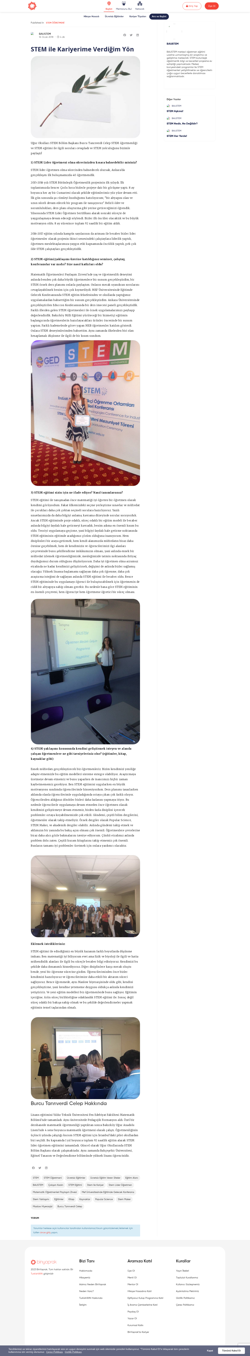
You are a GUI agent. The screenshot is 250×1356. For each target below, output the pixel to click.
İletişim (83, 1305)
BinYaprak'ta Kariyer (138, 1332)
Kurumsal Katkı (135, 1325)
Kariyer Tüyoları (137, 16)
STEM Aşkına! (175, 111)
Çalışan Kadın (55, 1185)
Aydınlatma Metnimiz (187, 1291)
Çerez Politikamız (185, 1305)
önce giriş (45, 1232)
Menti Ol (132, 1277)
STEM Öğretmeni (55, 23)
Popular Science (104, 1199)
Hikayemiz (84, 1277)
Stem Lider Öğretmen (120, 1185)
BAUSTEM (45, 34)
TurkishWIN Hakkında (90, 1298)
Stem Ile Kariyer (95, 1185)
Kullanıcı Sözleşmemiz (188, 1284)
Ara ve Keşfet (159, 16)
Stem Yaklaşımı (41, 1199)
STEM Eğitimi (75, 1185)
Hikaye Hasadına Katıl (140, 1291)
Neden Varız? (86, 1291)
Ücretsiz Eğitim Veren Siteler (105, 1178)
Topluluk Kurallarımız (187, 1277)
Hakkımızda (85, 1271)
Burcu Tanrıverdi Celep (69, 1206)
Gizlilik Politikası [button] (73, 1352)
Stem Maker (124, 1199)
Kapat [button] (210, 1351)
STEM (36, 1178)
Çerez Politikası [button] (54, 1352)
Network (139, 9)
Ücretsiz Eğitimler (114, 16)
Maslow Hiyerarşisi (42, 1206)
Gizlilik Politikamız (185, 1298)
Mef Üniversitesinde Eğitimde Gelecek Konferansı (108, 1192)
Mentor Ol (133, 1284)
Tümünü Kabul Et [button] (231, 1351)
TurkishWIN (37, 1274)
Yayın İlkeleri (182, 1271)
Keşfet (109, 9)
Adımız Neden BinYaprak (92, 1284)
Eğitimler (58, 1199)
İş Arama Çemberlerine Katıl (142, 1305)
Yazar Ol (132, 1318)
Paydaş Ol (133, 1312)
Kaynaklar (84, 1199)
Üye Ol (211, 6)
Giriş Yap (194, 5)
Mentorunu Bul (124, 9)
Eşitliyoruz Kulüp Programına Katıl (145, 1298)
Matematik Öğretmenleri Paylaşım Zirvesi (55, 1192)
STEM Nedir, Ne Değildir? (182, 123)
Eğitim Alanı (131, 1178)
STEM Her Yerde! (177, 136)
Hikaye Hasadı (91, 16)
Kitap (71, 1199)
